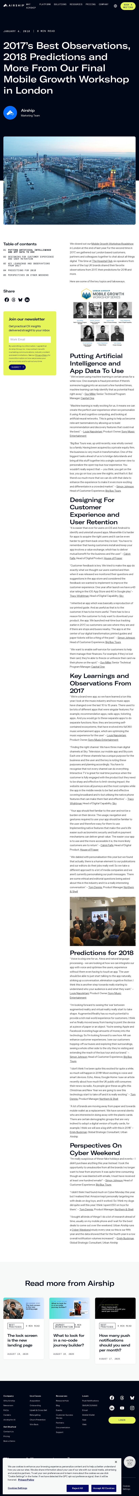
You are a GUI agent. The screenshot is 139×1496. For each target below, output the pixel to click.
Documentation (63, 1427)
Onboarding (35, 1405)
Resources (76, 4)
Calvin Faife (107, 845)
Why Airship (31, 6)
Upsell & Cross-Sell (38, 1410)
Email (85, 1410)
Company (103, 4)
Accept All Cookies (103, 1488)
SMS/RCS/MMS (89, 1405)
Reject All (77, 1488)
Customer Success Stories (64, 1416)
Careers (7, 1415)
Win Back (34, 1424)
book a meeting (128, 6)
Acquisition (35, 1400)
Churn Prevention (38, 1419)
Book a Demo (9, 1441)
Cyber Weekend (81, 1229)
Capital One (87, 398)
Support (59, 1432)
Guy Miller (90, 394)
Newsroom (8, 1405)
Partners (60, 1422)
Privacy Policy (41, 355)
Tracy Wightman (79, 595)
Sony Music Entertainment (103, 739)
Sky (121, 595)
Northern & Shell (109, 1098)
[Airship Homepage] (14, 6)
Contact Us (8, 1431)
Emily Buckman (78, 1132)
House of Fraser (113, 558)
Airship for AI (9, 1419)
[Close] (116, 1462)
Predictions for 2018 (22, 270)
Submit (16, 367)
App (84, 1419)
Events (59, 1410)
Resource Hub (62, 1400)
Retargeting (35, 1415)
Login (122, 1420)
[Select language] (115, 5)
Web (84, 1424)
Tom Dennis (95, 887)
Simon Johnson (125, 486)
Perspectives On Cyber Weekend (28, 275)
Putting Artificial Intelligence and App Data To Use (29, 251)
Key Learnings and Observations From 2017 (29, 265)
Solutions (60, 4)
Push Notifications (90, 1400)
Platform (45, 4)
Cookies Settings (126, 1487)
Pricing (90, 4)
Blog (58, 1405)
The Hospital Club (102, 261)
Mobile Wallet (88, 1415)
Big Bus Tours (113, 490)
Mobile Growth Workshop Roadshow (112, 243)
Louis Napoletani (92, 431)
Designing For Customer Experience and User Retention (31, 258)
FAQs (6, 1410)
